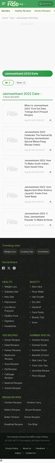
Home (5, 18)
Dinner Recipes (12, 340)
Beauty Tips (38, 317)
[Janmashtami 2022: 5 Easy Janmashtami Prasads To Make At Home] (12, 222)
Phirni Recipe (38, 375)
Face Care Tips (40, 365)
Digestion (9, 321)
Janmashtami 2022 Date (27, 18)
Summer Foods (39, 345)
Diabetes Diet (11, 291)
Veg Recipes (10, 335)
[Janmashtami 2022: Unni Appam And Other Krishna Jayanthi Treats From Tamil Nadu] (12, 195)
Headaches (10, 326)
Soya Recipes (12, 364)
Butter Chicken (11, 417)
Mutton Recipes (12, 409)
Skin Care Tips (39, 360)
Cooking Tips (27, 251)
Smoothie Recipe (40, 370)
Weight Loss (10, 251)
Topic (12, 18)
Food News (43, 251)
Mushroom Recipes (10, 357)
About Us (27, 448)
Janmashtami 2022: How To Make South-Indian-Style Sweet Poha (37, 163)
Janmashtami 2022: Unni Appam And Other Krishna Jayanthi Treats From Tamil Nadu (38, 192)
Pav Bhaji (32, 424)
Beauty (35, 281)
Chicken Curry (34, 402)
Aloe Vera (37, 286)
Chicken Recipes (13, 402)
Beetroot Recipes (13, 383)
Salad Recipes (12, 345)
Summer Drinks (39, 350)
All (7, 82)
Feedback (40, 448)
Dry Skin (36, 302)
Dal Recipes (11, 369)
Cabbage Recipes (9, 376)
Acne (34, 322)
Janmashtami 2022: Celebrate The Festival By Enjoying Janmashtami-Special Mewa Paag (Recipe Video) (38, 138)
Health (7, 281)
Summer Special (40, 335)
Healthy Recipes (23, 11)
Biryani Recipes (33, 409)
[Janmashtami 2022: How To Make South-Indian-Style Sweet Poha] (12, 169)
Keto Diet (9, 297)
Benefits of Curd (40, 355)
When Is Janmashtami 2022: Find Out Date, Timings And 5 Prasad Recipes (36, 110)
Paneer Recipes (13, 350)
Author (18, 453)
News (21, 82)
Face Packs (38, 312)
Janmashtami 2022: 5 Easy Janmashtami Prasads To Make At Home (38, 216)
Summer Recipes (40, 340)
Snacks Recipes (43, 11)
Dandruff (36, 307)
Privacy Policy (12, 448)
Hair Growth (38, 297)
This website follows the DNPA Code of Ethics (27, 437)
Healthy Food (11, 315)
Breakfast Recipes (13, 424)
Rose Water (38, 291)
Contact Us (31, 453)
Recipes (6, 11)
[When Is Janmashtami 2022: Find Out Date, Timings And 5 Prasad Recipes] (12, 114)
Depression (10, 302)
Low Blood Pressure (10, 309)
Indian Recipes (11, 397)
